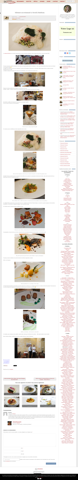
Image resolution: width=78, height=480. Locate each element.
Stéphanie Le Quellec (65, 310)
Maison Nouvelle (71, 298)
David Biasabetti (65, 348)
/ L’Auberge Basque (70, 343)
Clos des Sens (70, 259)
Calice (71, 414)
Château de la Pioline (70, 419)
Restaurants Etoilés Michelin (65, 163)
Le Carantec (70, 354)
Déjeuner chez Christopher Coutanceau (68, 100)
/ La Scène (71, 310)
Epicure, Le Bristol (67, 207)
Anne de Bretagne (67, 215)
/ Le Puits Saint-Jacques (70, 281)
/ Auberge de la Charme (71, 389)
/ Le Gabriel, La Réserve (70, 252)
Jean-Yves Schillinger (65, 323)
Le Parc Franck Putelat (67, 225)
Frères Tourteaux (67, 241)
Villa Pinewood (70, 352)
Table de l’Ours (69, 380)
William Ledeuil (64, 397)
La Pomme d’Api (71, 353)
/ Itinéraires (70, 433)
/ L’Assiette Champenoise (70, 267)
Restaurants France (63, 148)
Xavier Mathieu (65, 407)
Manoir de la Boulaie (67, 232)
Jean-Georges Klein (64, 308)
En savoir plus (40, 477)
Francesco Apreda (66, 337)
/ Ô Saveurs (70, 348)
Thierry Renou (65, 423)
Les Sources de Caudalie (67, 220)
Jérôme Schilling (62, 322)
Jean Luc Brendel (64, 350)
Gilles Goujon (63, 265)
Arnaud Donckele (65, 260)
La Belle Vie (70, 401)
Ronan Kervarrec (63, 307)
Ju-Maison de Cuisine (69, 336)
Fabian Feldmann (65, 372)
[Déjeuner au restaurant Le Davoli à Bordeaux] (29, 52)
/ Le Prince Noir (70, 369)
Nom (22, 448)
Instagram (11, 369)
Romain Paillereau (63, 413)
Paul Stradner (64, 324)
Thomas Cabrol (64, 352)
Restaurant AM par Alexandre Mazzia (67, 189)
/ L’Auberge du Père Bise (69, 325)
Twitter (70, 53)
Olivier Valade (63, 441)
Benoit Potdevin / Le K (67, 418)
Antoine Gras (64, 380)
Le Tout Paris (70, 347)
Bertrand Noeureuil (65, 316)
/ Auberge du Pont (71, 420)
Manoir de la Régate (70, 415)
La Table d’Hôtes (71, 370)
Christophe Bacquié (64, 251)
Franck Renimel (65, 422)
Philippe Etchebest (64, 298)
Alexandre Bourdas (65, 287)
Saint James (70, 404)
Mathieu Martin (65, 404)
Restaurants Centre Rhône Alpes (65, 152)
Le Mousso (67, 240)
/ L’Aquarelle (70, 435)
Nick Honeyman (65, 386)
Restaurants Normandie (64, 158)
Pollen (71, 365)
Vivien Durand (64, 369)
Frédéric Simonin (67, 434)
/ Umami (69, 374)
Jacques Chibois (63, 357)
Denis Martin (65, 401)
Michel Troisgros (67, 210)
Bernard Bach (63, 281)
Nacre (71, 399)
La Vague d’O (70, 260)
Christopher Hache (65, 383)
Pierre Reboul (63, 419)
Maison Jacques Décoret (67, 239)
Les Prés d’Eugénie (70, 272)
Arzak (67, 250)
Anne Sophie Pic (67, 270)
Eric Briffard (66, 289)
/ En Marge (70, 422)
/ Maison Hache (70, 383)
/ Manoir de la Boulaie (70, 431)
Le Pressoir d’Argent (70, 309)
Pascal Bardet (65, 339)
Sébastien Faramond (64, 299)
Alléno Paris (67, 178)
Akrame (67, 235)
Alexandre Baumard (66, 341)
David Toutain (67, 234)
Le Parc (70, 318)
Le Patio (70, 423)
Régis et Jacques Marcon (67, 188)
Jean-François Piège (63, 317)
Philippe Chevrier (63, 293)
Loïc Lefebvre (64, 398)
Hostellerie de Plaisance (67, 227)
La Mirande (71, 416)
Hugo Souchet (63, 272)
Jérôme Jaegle (65, 390)
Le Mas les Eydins (71, 282)
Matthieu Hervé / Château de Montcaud (67, 385)
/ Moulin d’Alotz (69, 388)
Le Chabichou (67, 206)
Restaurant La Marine (67, 184)
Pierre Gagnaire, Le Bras (64, 302)
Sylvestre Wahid (67, 331)
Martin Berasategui (67, 253)
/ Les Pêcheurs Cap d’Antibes (70, 424)
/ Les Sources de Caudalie (69, 314)
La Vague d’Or (67, 182)
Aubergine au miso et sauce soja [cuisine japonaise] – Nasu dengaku (67, 129)
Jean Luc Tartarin (67, 208)
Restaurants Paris (63, 146)
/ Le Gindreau (70, 339)
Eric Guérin (63, 382)
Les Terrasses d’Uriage (67, 238)
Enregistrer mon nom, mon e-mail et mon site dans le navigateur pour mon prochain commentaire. (20, 456)
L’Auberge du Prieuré (70, 438)
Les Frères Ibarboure (70, 387)
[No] (76, 476)
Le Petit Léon (70, 386)
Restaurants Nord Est (64, 156)
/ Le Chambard (69, 315)
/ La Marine (71, 257)
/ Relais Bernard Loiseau (70, 285)
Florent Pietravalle (65, 416)
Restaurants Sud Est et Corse (65, 154)
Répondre (14, 413)
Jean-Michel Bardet (63, 340)
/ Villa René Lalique (70, 308)
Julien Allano (63, 336)
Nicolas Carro (65, 354)
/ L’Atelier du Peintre (69, 398)
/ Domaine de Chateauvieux (70, 293)
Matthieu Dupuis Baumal (65, 367)
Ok (38, 478)
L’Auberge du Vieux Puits (70, 265)
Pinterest (67, 53)
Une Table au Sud (70, 440)
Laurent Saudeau (64, 431)
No (40, 478)
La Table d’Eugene (70, 402)
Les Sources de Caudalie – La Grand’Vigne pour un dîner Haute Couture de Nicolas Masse (69, 67)
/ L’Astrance (70, 283)
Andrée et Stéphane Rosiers (67, 425)
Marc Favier (66, 371)
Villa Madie (67, 217)
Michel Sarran (67, 218)
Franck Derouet (64, 259)
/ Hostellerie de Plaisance (70, 307)
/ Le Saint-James (70, 400)
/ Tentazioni (70, 417)
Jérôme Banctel (63, 252)
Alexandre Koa (63, 309)
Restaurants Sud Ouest (64, 150)
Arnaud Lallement (63, 267)
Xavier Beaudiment (66, 284)
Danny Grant (66, 304)
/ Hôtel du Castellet (70, 251)
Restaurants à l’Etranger (64, 161)
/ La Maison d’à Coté (70, 306)
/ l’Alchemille (70, 390)
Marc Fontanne (63, 375)
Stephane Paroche (66, 414)
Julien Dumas (65, 366)
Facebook (65, 53)
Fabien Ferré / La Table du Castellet (67, 254)
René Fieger (66, 374)
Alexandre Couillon (65, 257)
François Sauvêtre (65, 432)
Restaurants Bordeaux (64, 143)
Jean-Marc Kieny (66, 391)
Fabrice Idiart (65, 388)
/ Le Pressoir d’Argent (70, 319)
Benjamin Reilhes (64, 421)
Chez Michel (67, 408)
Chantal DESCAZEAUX (23, 16)
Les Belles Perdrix (70, 355)
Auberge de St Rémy (69, 320)
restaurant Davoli (7, 53)
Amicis (71, 341)
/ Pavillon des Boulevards (70, 409)
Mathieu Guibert (64, 305)
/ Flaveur (70, 326)
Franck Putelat (65, 318)
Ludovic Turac (64, 440)
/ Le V (69, 289)
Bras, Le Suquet (67, 203)
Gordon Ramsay (63, 319)
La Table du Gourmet (67, 236)
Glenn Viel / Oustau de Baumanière (67, 256)
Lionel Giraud (63, 303)
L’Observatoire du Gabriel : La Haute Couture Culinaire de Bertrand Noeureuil (67, 136)
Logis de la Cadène (70, 376)
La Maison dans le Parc (71, 358)
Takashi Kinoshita (64, 392)
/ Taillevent (69, 286)
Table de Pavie (71, 299)
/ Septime (70, 381)
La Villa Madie (67, 221)
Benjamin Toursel (63, 438)
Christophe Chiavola (63, 356)
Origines (70, 364)
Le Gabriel (71, 316)
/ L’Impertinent (70, 372)
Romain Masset (63, 406)
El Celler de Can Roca (67, 255)
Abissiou (70, 384)
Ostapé (70, 338)
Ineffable (70, 437)
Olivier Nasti (65, 315)
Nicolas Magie (64, 400)
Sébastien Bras (65, 288)
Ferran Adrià (66, 248)
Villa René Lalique (67, 219)
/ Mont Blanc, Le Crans (70, 359)
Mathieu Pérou (63, 415)
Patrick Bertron (63, 285)
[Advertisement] (29, 8)
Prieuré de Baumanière (71, 356)
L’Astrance (67, 187)
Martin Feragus (65, 373)
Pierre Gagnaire (67, 186)
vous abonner (7, 461)
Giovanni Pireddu (65, 417)
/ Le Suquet (70, 288)
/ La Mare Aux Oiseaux (69, 382)
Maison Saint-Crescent (70, 303)
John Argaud (66, 338)
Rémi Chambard (66, 292)
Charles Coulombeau (63, 358)
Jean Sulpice (63, 325)
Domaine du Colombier (71, 340)
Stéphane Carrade (65, 291)
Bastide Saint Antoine (67, 226)
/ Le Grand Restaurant (71, 317)
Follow (6, 365)
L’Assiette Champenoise (67, 183)
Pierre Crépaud (63, 359)
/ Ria (69, 304)
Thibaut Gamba (63, 376)
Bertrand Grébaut (66, 381)
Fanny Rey (63, 320)
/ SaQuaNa (71, 287)
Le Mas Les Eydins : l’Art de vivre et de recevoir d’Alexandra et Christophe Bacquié (68, 76)
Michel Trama (67, 209)
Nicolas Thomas (65, 437)
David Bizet (65, 286)
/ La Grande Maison (71, 302)
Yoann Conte (67, 211)
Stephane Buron (65, 351)
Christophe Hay (63, 306)
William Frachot (63, 300)
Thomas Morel (63, 409)
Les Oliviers (70, 373)
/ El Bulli (69, 248)
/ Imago (70, 337)
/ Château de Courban (70, 392)
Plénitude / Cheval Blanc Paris (67, 190)
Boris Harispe (66, 384)
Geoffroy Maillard (64, 402)
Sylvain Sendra (65, 433)
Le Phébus (70, 407)
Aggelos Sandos (66, 321)
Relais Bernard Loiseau (67, 237)
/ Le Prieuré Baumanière (70, 375)
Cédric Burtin (67, 290)
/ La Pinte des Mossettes (70, 413)
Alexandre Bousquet (64, 349)
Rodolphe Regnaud (64, 420)
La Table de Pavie (67, 216)
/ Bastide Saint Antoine (70, 357)
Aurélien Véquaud (65, 442)
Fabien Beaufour (65, 342)
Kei (67, 266)
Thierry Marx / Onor (67, 405)
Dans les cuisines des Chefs (65, 165)
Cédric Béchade (64, 343)
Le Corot (70, 292)
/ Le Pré (70, 284)
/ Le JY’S (71, 323)
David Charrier (64, 355)
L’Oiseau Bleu (71, 432)
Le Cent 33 (70, 342)
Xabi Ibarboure (63, 387)
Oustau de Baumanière (67, 199)
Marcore (69, 371)
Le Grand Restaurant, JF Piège (67, 185)
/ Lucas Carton (69, 366)
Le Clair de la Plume (70, 421)
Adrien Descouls (65, 364)
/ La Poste (70, 391)
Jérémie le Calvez (64, 353)
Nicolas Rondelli (62, 424)
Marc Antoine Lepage (66, 399)
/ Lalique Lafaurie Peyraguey (70, 322)
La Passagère (70, 442)
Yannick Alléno (64, 277)
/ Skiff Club (70, 291)
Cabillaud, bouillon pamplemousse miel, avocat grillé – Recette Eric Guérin (67, 112)
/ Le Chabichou (70, 351)
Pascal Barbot (65, 283)
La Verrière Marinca (70, 406)
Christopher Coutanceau (67, 224)
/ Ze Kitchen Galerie (70, 397)
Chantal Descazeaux (17, 421)
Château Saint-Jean (70, 441)
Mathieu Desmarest (66, 365)
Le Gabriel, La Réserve (67, 200)
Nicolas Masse (62, 314)
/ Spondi (70, 321)
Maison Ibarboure (67, 233)
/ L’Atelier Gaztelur (71, 349)
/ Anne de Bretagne (70, 305)
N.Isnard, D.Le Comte (63, 389)
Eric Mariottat (67, 403)
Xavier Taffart (65, 435)
